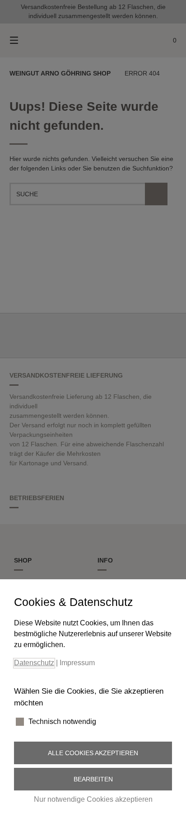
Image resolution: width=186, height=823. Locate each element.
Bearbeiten (93, 779)
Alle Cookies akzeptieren (93, 753)
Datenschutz (34, 663)
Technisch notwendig (62, 721)
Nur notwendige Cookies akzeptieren (93, 799)
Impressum (77, 663)
